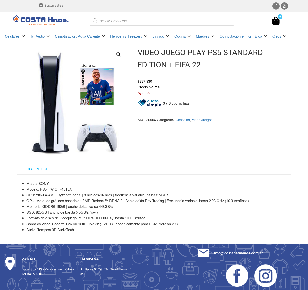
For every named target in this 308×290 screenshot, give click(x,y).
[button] (15, 36)
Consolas (183, 119)
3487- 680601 (36, 274)
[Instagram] (284, 6)
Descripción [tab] (34, 168)
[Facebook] (276, 6)
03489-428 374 (114, 269)
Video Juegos (202, 119)
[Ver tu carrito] (276, 22)
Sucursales (54, 5)
